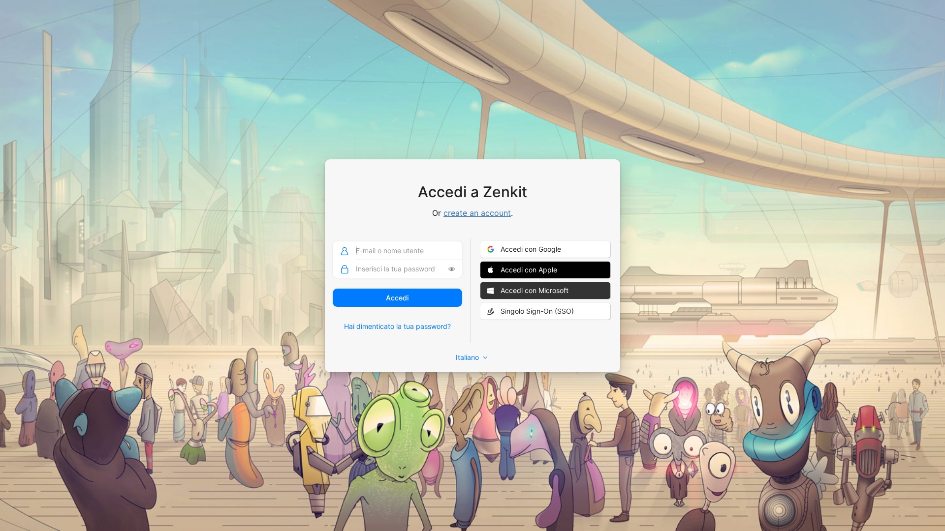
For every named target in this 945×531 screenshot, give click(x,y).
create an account (477, 213)
